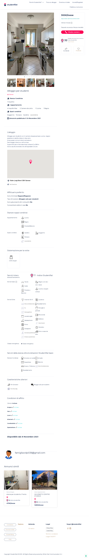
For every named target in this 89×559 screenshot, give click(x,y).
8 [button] (37, 77)
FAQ (10, 539)
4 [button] (30, 77)
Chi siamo (31, 528)
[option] (30, 44)
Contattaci (10, 525)
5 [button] (31, 77)
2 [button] (26, 77)
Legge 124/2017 (51, 536)
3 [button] (28, 77)
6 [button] (33, 77)
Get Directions (13, 184)
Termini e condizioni (52, 534)
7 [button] (35, 77)
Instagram (70, 528)
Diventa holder (10, 529)
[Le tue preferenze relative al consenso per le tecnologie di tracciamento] (86, 556)
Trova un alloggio (51, 2)
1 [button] (24, 77)
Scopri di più (71, 41)
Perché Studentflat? (35, 2)
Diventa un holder (64, 2)
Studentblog (10, 534)
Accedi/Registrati (77, 2)
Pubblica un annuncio (76, 7)
